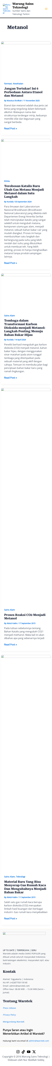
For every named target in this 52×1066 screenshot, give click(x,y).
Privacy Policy (9, 1014)
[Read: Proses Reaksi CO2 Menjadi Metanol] (26, 496)
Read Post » (10, 128)
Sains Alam (9, 315)
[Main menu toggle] (46, 9)
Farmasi (8, 83)
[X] (34, 1052)
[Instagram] (18, 1052)
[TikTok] (23, 1052)
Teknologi (20, 876)
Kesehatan (18, 83)
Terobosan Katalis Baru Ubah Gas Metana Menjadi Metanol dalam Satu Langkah (24, 191)
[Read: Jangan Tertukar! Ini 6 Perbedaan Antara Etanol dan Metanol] (26, 59)
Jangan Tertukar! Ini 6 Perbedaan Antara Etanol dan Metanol (23, 92)
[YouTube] (28, 1052)
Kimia (7, 181)
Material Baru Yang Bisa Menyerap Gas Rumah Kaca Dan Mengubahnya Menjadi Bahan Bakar (25, 887)
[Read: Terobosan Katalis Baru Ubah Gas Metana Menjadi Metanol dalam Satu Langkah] (26, 157)
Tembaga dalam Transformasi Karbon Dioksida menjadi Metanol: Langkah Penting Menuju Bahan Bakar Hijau (24, 327)
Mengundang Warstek (13, 1021)
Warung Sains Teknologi (23, 5)
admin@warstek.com (39, 1040)
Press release (9, 1008)
